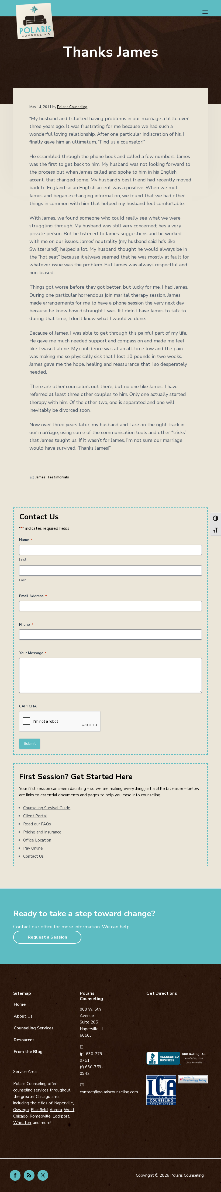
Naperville (63, 1103)
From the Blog (28, 1052)
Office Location (37, 840)
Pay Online (33, 848)
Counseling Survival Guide (46, 808)
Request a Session (47, 937)
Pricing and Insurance (42, 832)
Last (22, 580)
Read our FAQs (37, 824)
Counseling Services (34, 1028)
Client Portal (35, 816)
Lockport (61, 1116)
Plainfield (39, 1109)
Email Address (33, 596)
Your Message (32, 653)
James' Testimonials (52, 477)
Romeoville (40, 1116)
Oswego (21, 1109)
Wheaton (22, 1122)
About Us (23, 1016)
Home (20, 1004)
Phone (26, 624)
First (22, 559)
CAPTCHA (28, 706)
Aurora (56, 1109)
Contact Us (33, 856)
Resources (24, 1040)
